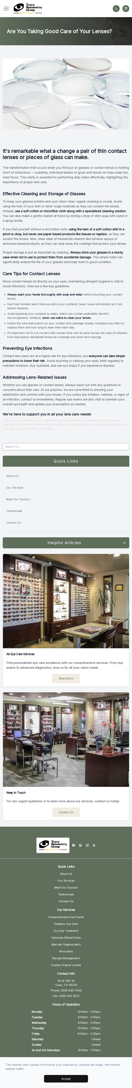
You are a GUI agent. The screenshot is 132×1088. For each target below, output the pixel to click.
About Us (12, 476)
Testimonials (14, 511)
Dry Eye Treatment (66, 930)
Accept (66, 1078)
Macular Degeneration (66, 944)
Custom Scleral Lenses (66, 965)
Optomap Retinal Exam (66, 937)
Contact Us (13, 522)
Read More (66, 678)
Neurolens (66, 951)
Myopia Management (66, 958)
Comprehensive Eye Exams (66, 917)
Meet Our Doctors (18, 499)
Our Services (14, 487)
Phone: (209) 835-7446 (66, 990)
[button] (6, 8)
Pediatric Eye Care (66, 924)
